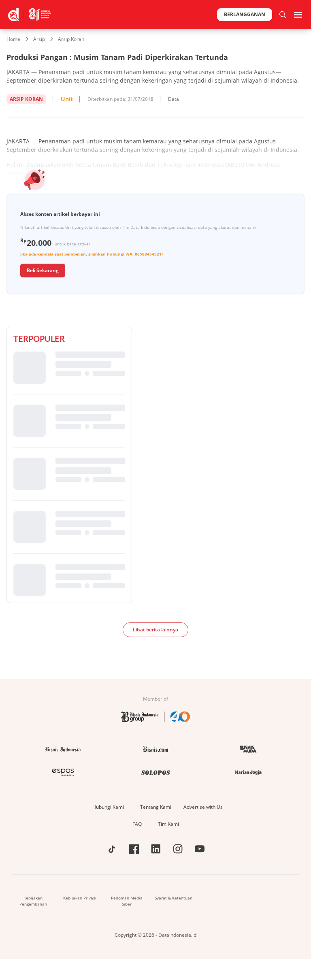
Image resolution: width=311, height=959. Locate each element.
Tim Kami (168, 823)
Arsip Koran (71, 39)
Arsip (39, 39)
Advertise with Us (203, 806)
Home (13, 39)
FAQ (137, 823)
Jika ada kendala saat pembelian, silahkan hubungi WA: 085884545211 (92, 254)
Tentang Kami (155, 806)
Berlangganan (244, 14)
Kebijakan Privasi (79, 898)
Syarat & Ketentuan (173, 898)
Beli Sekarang (43, 270)
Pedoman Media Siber (127, 901)
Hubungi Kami (108, 806)
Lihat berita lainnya (155, 629)
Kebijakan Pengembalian (33, 901)
